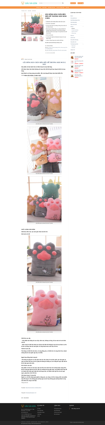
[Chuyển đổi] (83, 26)
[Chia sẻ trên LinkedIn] (54, 53)
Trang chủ (38, 7)
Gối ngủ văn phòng (55, 47)
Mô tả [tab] (22, 59)
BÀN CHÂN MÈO (49, 50)
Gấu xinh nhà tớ (74, 24)
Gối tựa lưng (74, 33)
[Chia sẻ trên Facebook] (46, 53)
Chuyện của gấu (51, 7)
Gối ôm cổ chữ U (74, 31)
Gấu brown (73, 45)
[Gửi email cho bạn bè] (50, 53)
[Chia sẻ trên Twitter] (48, 53)
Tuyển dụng (39, 414)
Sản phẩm (44, 7)
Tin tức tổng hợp (60, 7)
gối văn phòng (64, 50)
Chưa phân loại (74, 18)
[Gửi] (63, 3)
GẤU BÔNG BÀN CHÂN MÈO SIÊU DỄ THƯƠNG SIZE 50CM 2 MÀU (44, 63)
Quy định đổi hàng (57, 410)
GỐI (58, 50)
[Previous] (23, 24)
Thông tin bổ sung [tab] (28, 59)
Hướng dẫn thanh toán (57, 408)
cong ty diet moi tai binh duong (78, 422)
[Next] (42, 24)
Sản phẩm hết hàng (74, 39)
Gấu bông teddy (74, 22)
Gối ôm (29, 10)
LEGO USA (73, 37)
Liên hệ (67, 7)
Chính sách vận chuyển (58, 412)
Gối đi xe (72, 35)
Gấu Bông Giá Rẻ (75, 408)
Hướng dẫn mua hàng (40, 412)
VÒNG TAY (73, 49)
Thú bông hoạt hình (74, 44)
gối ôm (60, 50)
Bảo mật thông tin (57, 414)
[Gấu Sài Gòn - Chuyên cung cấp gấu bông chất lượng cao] (29, 3)
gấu (53, 50)
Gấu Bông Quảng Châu (75, 20)
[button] (73, 3)
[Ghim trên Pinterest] (52, 53)
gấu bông (55, 50)
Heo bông (73, 47)
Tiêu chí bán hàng (40, 410)
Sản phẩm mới (73, 41)
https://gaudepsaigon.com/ (31, 392)
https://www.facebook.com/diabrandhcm (33, 387)
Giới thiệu (38, 408)
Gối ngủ (34, 10)
